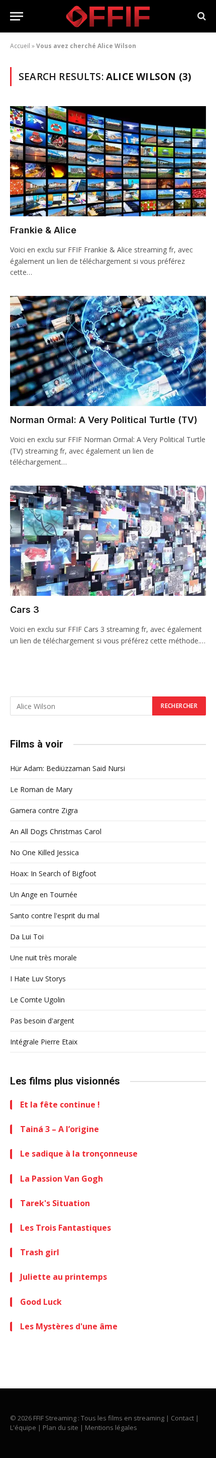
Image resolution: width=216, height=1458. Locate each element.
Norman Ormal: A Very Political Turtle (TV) (103, 420)
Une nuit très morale (43, 957)
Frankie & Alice (43, 230)
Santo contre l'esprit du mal (54, 915)
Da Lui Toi (27, 936)
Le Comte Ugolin (37, 999)
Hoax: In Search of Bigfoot (53, 873)
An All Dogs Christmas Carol (55, 831)
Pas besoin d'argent (42, 1020)
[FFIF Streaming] (108, 16)
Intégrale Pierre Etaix (43, 1041)
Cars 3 (24, 609)
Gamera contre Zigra (44, 810)
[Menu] (16, 16)
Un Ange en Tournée (43, 894)
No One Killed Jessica (44, 852)
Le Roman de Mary (41, 789)
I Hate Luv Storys (38, 978)
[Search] (200, 16)
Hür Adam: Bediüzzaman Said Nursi (67, 768)
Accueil (20, 46)
